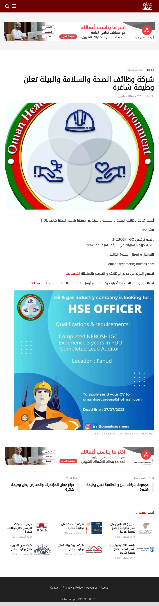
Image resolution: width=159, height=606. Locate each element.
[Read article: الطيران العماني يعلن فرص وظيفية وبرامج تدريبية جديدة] (145, 528)
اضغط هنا (73, 273)
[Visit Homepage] (147, 6)
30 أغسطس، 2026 (124, 537)
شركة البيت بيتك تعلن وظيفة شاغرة (71, 547)
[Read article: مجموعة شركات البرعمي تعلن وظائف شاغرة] (42, 528)
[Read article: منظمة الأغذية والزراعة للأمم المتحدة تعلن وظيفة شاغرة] (145, 549)
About (104, 587)
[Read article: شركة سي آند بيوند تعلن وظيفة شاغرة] (42, 549)
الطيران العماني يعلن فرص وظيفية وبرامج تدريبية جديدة (122, 528)
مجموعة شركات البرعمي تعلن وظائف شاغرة (19, 528)
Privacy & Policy (73, 587)
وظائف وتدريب (135, 70)
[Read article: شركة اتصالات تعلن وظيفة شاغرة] (94, 528)
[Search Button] (7, 6)
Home (150, 70)
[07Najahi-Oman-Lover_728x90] (79, 32)
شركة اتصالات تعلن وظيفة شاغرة (72, 526)
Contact (54, 587)
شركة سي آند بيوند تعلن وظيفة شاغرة (20, 547)
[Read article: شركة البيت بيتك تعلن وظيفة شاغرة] (94, 549)
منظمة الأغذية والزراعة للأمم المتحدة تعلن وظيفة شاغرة (122, 549)
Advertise (92, 587)
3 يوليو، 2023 (145, 96)
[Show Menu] (14, 6)
